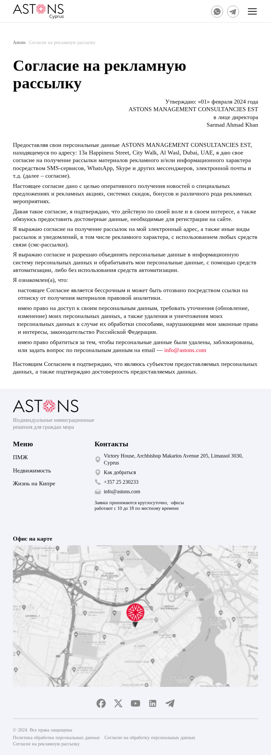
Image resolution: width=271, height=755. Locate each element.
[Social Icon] (101, 703)
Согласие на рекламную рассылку (46, 743)
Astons (19, 42)
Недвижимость (32, 470)
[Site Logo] (38, 12)
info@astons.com (185, 350)
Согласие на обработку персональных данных (149, 737)
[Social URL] (217, 12)
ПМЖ (20, 457)
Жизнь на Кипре (34, 483)
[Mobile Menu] (252, 11)
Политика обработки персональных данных (56, 737)
